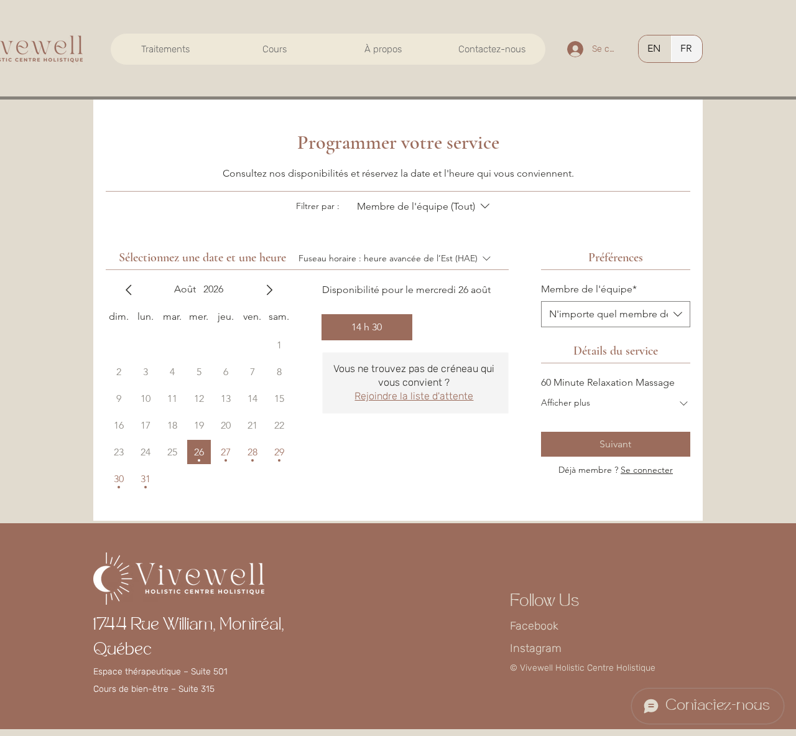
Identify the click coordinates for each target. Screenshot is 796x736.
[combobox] (615, 314)
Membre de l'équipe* (589, 289)
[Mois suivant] (269, 289)
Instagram (536, 648)
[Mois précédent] (128, 289)
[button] (165, 49)
